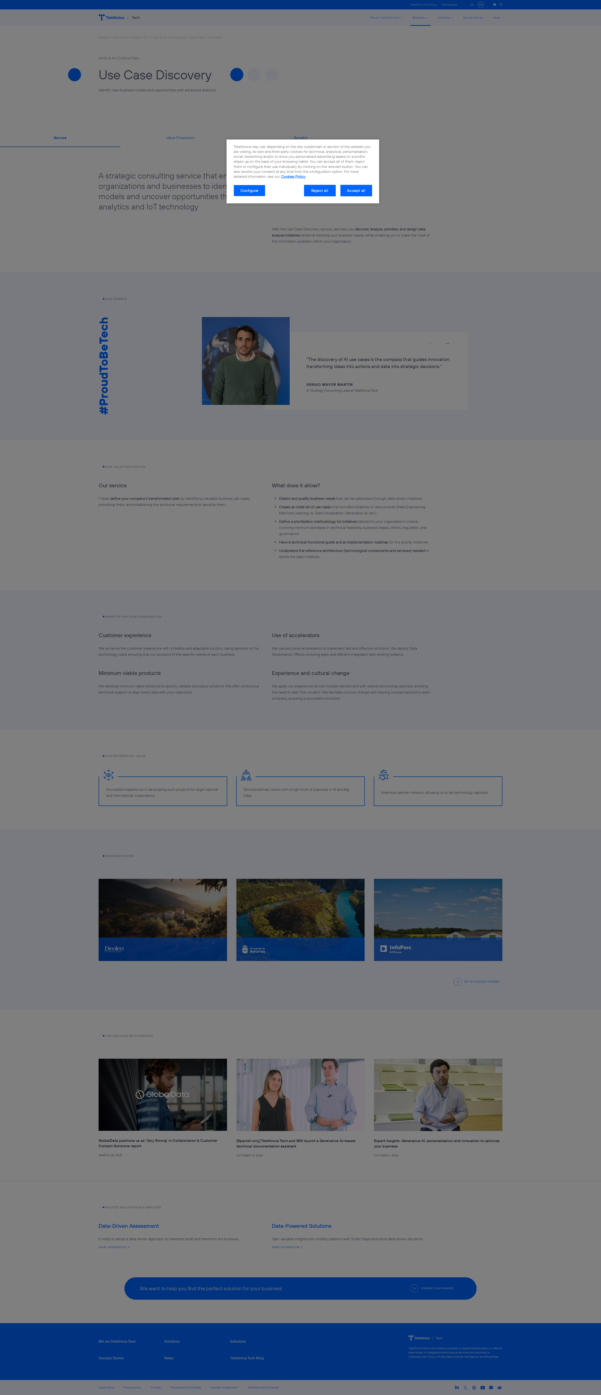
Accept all (356, 190)
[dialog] (303, 171)
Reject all (319, 190)
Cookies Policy (293, 176)
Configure (249, 190)
